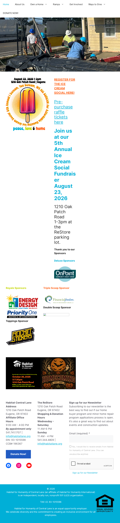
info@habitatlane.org (18, 436)
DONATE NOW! (10, 13)
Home (6, 4)
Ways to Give (95, 4)
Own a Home (36, 4)
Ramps (56, 4)
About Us (19, 4)
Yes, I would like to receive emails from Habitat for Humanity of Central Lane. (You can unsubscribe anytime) (91, 450)
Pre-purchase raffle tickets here (63, 112)
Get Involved (76, 4)
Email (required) (79, 433)
